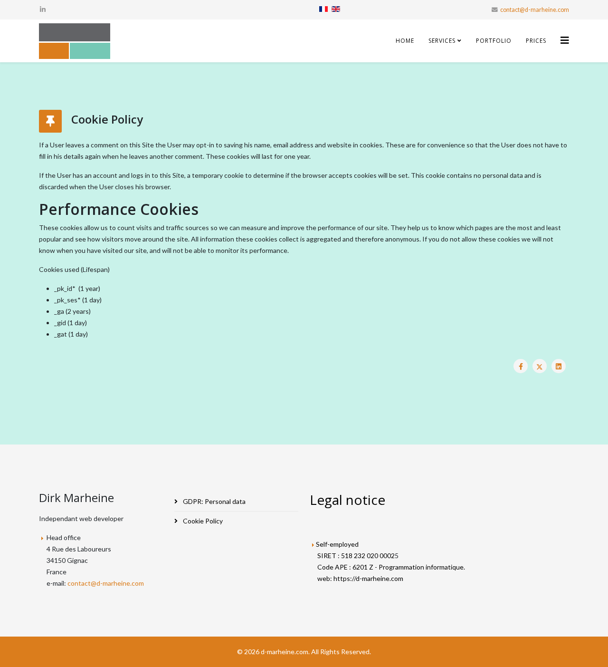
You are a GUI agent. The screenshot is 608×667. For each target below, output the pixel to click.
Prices (536, 41)
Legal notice (347, 500)
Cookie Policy (202, 521)
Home (405, 41)
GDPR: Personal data (213, 501)
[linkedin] (43, 9)
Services (442, 41)
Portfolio (494, 41)
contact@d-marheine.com (534, 9)
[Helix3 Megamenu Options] (564, 40)
